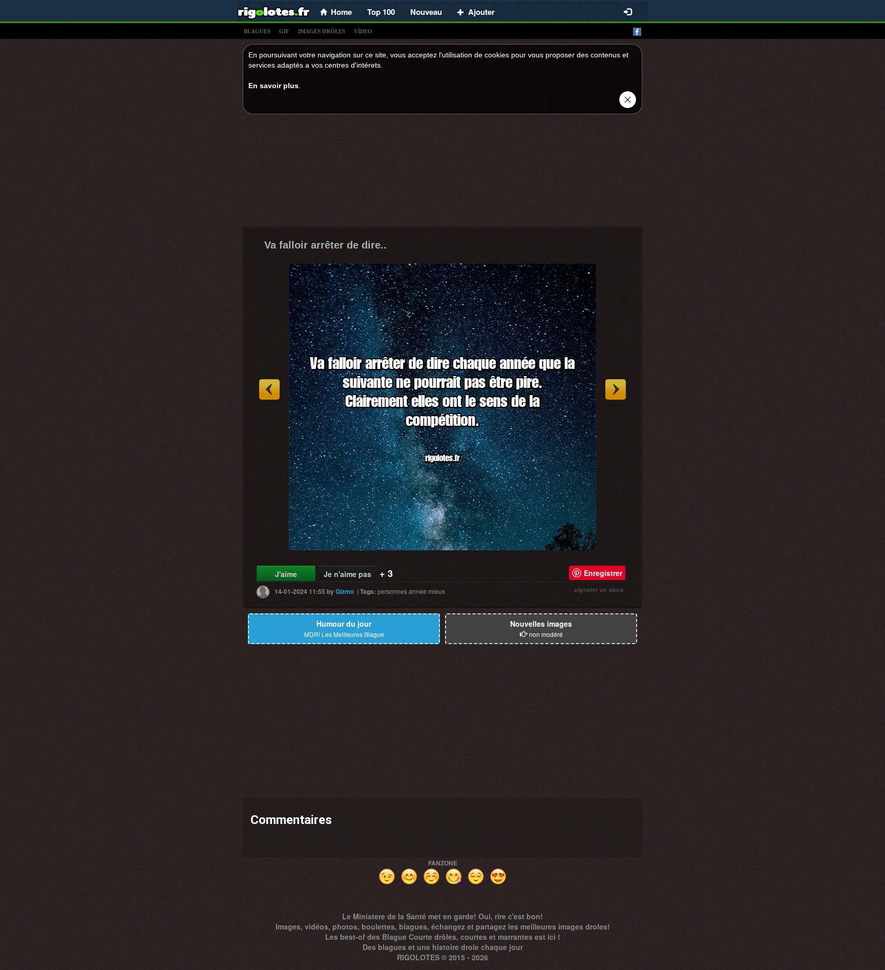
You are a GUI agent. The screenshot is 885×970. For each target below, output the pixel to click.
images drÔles (321, 31)
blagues (257, 31)
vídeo (363, 31)
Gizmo (344, 591)
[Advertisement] (442, 173)
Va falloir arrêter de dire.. (325, 245)
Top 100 (381, 11)
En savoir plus (273, 85)
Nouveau (426, 11)
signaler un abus (598, 589)
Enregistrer (603, 573)
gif (284, 31)
